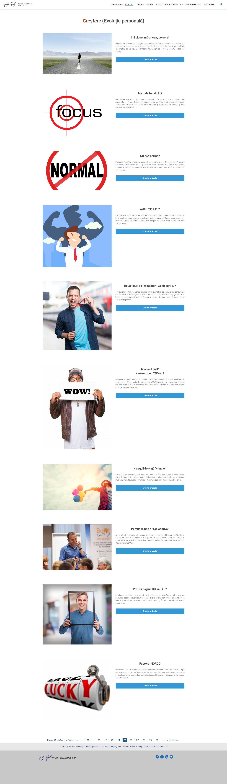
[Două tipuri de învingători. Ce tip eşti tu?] (77, 315)
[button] (221, 5)
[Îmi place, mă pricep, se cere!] (77, 53)
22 (105, 740)
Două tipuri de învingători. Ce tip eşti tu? (150, 285)
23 (112, 740)
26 (131, 740)
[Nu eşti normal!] (77, 170)
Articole (129, 5)
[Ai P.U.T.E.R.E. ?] (77, 236)
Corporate (209, 5)
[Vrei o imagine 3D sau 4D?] (77, 614)
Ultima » (175, 740)
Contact (63, 747)
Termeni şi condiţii (75, 747)
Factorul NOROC (150, 663)
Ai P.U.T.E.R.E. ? (150, 209)
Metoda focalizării (150, 93)
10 (88, 740)
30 (157, 740)
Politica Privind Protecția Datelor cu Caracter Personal (145, 747)
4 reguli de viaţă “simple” (150, 468)
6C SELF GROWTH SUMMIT (167, 5)
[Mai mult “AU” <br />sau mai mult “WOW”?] (77, 407)
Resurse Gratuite (145, 5)
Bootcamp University (190, 5)
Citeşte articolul (150, 59)
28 (144, 740)
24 (119, 740)
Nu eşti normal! (150, 156)
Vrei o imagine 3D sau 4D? (150, 589)
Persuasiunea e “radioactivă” (150, 529)
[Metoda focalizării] (77, 113)
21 (99, 740)
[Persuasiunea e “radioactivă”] (77, 547)
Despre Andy (117, 5)
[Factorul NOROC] (77, 689)
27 (137, 740)
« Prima (69, 740)
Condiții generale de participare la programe (103, 747)
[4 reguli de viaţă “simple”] (77, 487)
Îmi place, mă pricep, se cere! (150, 37)
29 (150, 740)
